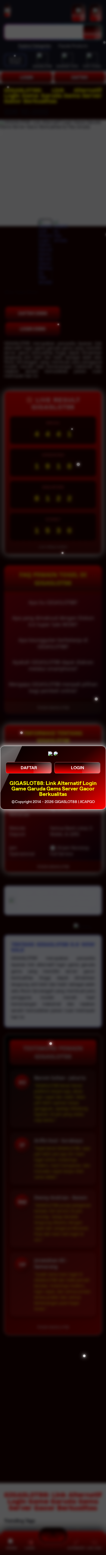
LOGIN (77, 767)
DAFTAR (29, 767)
